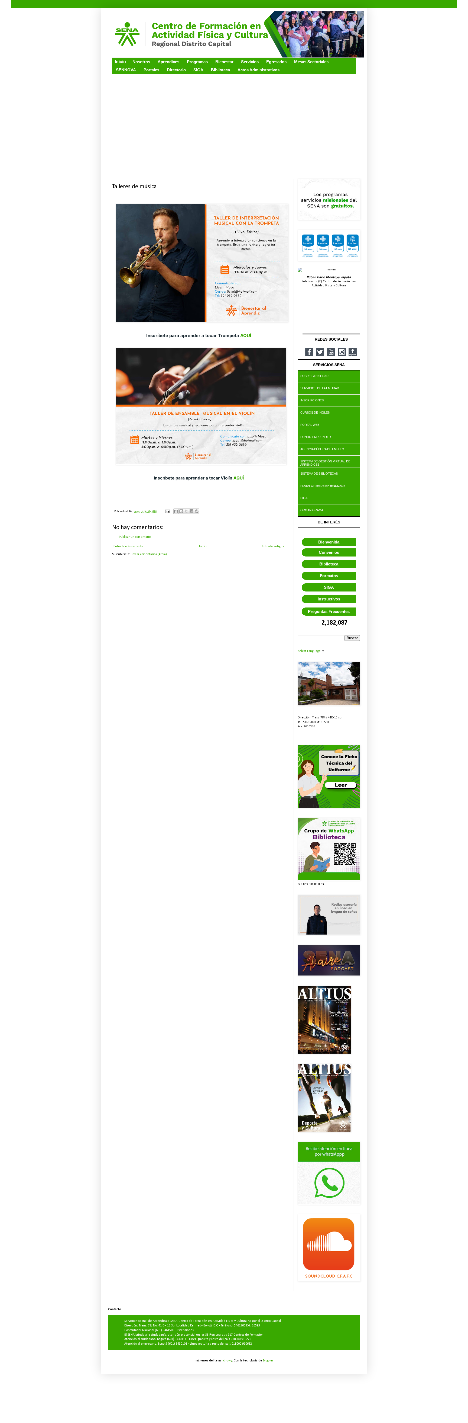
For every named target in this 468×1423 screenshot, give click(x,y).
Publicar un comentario (135, 537)
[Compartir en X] (186, 511)
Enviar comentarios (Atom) (149, 554)
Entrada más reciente (128, 546)
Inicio (202, 546)
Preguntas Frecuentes (329, 611)
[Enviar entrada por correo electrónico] (167, 511)
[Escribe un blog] (181, 511)
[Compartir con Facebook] (191, 511)
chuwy (227, 1360)
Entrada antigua (273, 546)
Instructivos (329, 599)
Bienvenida (328, 542)
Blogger (268, 1360)
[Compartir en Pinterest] (196, 511)
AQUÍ (245, 335)
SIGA (329, 587)
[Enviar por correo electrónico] (176, 511)
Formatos (329, 575)
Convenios (329, 552)
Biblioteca (328, 564)
